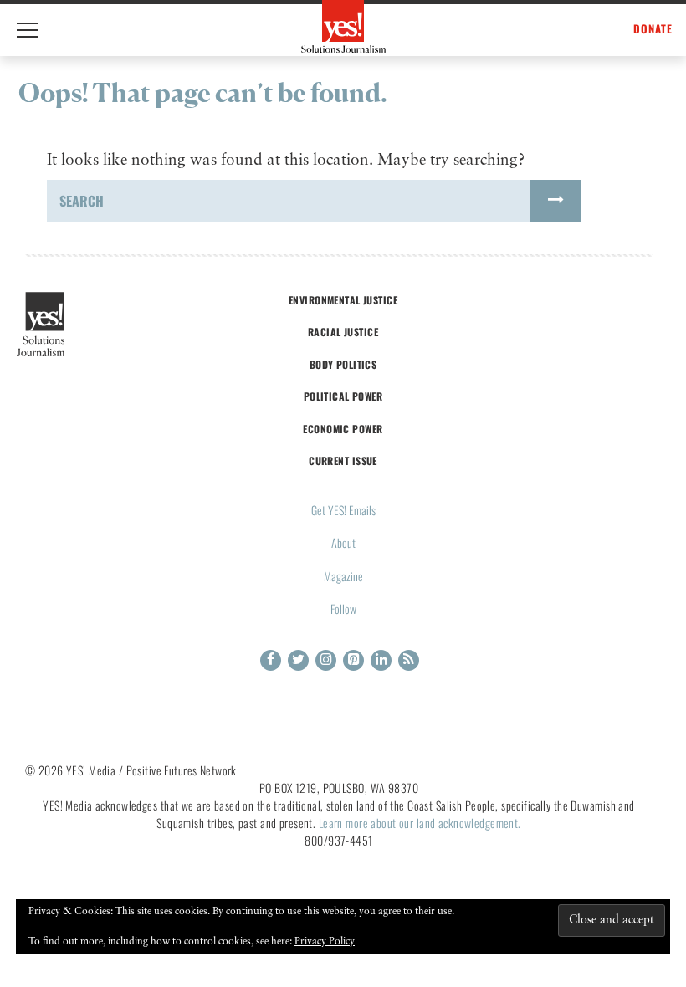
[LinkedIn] (381, 660)
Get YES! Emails (343, 510)
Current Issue (343, 460)
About (343, 542)
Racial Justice (343, 332)
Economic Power (342, 429)
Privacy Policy (324, 942)
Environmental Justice (343, 300)
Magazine (343, 576)
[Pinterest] (353, 660)
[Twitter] (298, 660)
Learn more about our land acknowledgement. (420, 822)
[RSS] (408, 660)
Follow (343, 608)
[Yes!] (343, 26)
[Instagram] (325, 660)
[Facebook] (270, 660)
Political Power (343, 396)
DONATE (653, 29)
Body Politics (343, 364)
